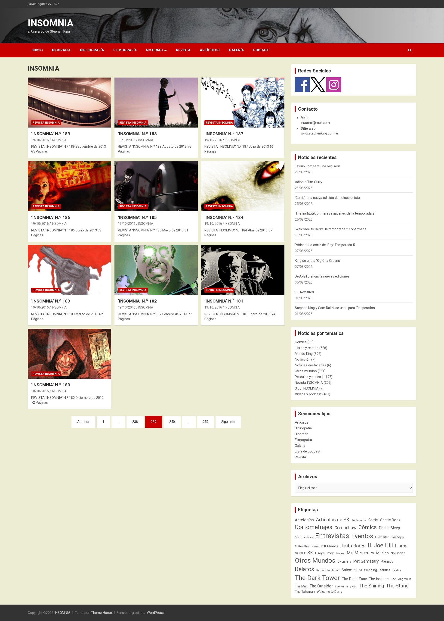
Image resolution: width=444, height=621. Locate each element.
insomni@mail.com (315, 123)
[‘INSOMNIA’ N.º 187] (243, 102)
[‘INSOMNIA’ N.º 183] (69, 270)
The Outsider (321, 586)
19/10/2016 (40, 140)
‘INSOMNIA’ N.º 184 (223, 217)
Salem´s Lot (352, 570)
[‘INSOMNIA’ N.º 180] (69, 353)
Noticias (154, 50)
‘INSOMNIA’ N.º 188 (137, 133)
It (370, 545)
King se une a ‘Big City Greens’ (318, 261)
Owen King (344, 561)
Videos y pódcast (308, 394)
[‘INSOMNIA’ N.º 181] (243, 270)
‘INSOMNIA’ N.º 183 (50, 301)
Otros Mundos (315, 560)
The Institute (379, 579)
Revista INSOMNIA (46, 122)
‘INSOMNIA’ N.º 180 (50, 384)
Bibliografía (92, 50)
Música (382, 553)
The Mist (301, 586)
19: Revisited (304, 292)
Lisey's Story (324, 553)
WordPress (155, 613)
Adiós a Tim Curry (308, 182)
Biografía (61, 50)
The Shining (371, 586)
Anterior (83, 422)
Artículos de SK (332, 519)
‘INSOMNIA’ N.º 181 (223, 301)
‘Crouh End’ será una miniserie (318, 166)
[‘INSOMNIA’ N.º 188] (156, 102)
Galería (236, 50)
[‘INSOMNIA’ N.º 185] (156, 186)
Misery (340, 553)
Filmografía (125, 50)
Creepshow (345, 527)
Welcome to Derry (329, 591)
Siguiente (228, 422)
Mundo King (304, 354)
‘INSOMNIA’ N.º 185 (137, 217)
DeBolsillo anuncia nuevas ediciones (322, 276)
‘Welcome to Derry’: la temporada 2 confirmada (330, 229)
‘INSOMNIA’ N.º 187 (223, 133)
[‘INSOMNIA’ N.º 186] (69, 186)
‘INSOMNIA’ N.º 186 (50, 217)
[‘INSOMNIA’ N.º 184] (243, 186)
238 (135, 422)
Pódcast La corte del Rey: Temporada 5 (325, 245)
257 (205, 422)
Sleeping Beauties (377, 570)
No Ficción (398, 553)
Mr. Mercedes (360, 552)
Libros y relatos (306, 348)
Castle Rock (390, 520)
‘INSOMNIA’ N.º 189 (50, 133)
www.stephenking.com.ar (319, 133)
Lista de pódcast (307, 451)
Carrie (373, 520)
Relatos (304, 569)
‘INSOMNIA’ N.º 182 (137, 301)
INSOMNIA (50, 23)
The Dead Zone (354, 579)
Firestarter (381, 537)
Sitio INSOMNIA (306, 388)
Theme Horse (101, 613)
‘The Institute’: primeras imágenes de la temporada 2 (334, 213)
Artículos (210, 50)
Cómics (301, 342)
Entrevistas (332, 536)
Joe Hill (383, 545)
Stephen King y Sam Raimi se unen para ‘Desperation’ (335, 308)
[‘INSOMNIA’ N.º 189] (69, 102)
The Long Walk (401, 579)
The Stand (397, 586)
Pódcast (261, 50)
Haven (315, 546)
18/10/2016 (40, 391)
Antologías (304, 520)
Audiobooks (359, 520)
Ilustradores (353, 546)
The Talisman (305, 591)
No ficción (302, 359)
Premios (387, 561)
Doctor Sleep (389, 528)
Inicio (37, 50)
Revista (183, 50)
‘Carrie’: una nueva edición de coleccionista (327, 198)
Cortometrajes (313, 527)
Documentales (304, 537)
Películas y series (308, 377)
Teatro (396, 570)
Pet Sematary (366, 561)
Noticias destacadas (310, 365)
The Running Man (346, 586)
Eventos (362, 536)
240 (172, 422)
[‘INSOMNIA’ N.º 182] (156, 270)
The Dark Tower (317, 578)
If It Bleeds (329, 546)
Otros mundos (306, 371)
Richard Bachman (327, 570)
